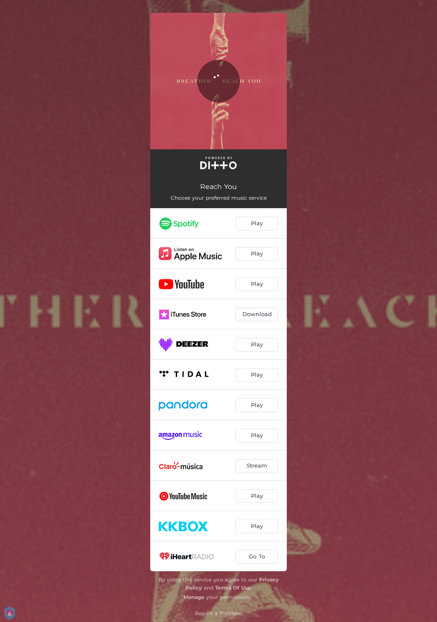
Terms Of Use (233, 587)
